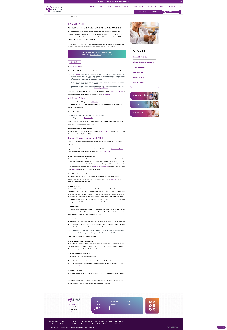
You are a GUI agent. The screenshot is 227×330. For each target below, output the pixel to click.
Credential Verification (117, 324)
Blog (161, 6)
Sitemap (75, 321)
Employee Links (53, 321)
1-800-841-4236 (88, 118)
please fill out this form (117, 91)
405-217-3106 (95, 55)
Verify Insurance (138, 83)
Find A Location (172, 12)
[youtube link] (150, 309)
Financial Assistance (139, 67)
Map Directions (72, 312)
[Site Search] (180, 6)
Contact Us (171, 6)
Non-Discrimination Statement (58, 324)
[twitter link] (154, 302)
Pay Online (74, 62)
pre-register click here (75, 66)
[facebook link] (150, 302)
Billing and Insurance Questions (143, 62)
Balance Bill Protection (140, 57)
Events (129, 304)
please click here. (105, 131)
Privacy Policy (71, 327)
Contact (113, 304)
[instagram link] (154, 305)
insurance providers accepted (101, 166)
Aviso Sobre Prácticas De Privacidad (112, 321)
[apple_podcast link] (154, 309)
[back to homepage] (68, 16)
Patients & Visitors (114, 6)
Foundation (114, 301)
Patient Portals (138, 6)
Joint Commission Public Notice (98, 324)
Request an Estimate (139, 77)
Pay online (77, 74)
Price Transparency (139, 72)
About (92, 6)
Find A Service (155, 12)
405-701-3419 (94, 102)
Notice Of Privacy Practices (90, 321)
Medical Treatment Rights (77, 324)
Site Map (64, 327)
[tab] (92, 6)
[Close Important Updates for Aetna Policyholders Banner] (181, 2)
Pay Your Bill (152, 6)
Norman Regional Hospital (101, 88)
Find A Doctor (142, 12)
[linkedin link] (150, 305)
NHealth (100, 6)
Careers (126, 6)
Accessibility (79, 327)
